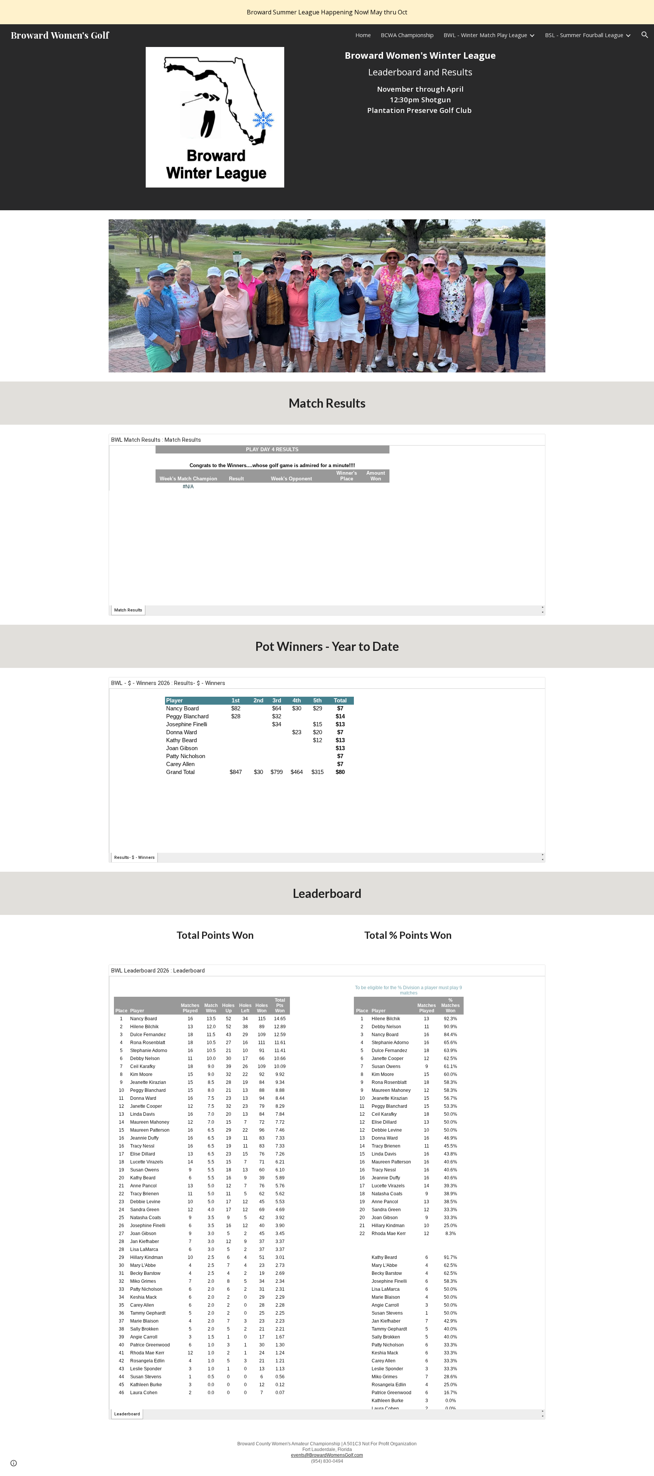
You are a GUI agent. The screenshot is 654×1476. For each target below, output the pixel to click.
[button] (645, 35)
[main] (420, 83)
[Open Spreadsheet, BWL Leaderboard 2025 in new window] (531, 974)
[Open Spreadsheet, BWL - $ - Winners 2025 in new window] (531, 687)
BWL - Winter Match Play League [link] (485, 35)
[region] (327, 12)
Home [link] (363, 35)
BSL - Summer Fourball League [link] (584, 35)
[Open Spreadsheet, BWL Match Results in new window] (531, 443)
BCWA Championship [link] (407, 35)
